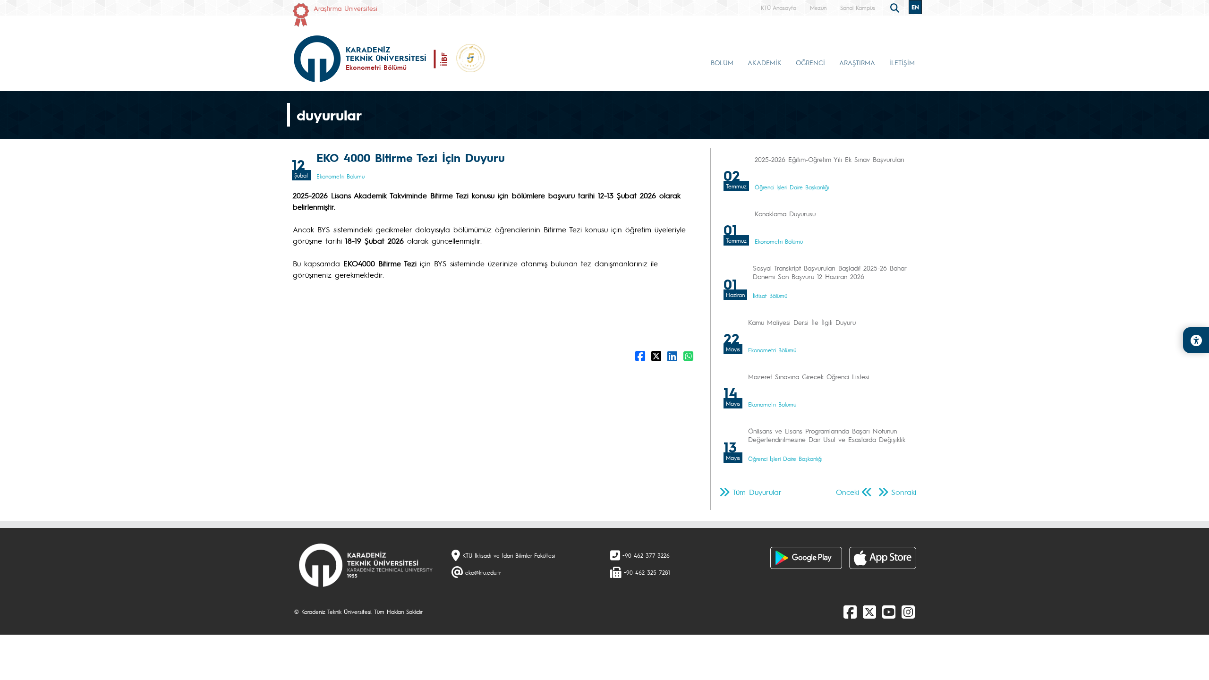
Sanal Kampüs (857, 7)
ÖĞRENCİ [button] (810, 62)
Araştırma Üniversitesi (345, 8)
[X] (869, 611)
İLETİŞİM (902, 62)
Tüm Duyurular (757, 492)
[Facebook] (850, 611)
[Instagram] (908, 611)
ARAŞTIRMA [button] (857, 62)
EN (915, 7)
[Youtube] (888, 611)
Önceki (847, 492)
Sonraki (903, 492)
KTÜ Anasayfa (778, 7)
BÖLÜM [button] (722, 62)
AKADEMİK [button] (765, 62)
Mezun (818, 7)
